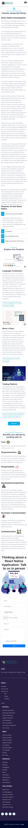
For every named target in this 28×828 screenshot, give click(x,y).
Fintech (4, 772)
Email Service (5, 789)
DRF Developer (6, 750)
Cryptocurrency (6, 777)
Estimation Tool (6, 804)
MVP (5, 693)
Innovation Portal (6, 799)
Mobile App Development (8, 713)
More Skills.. (5, 755)
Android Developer (7, 747)
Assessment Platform (7, 797)
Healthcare (5, 762)
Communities (5, 775)
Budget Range (8, 612)
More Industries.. (6, 782)
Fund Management (7, 792)
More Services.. (6, 728)
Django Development (7, 718)
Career (3, 703)
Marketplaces (5, 780)
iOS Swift (4, 752)
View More (14, 423)
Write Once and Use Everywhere (14, 214)
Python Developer (6, 735)
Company (3, 686)
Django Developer (7, 737)
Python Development (7, 715)
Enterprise (6, 698)
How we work (4, 689)
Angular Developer (7, 742)
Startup (6, 696)
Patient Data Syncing (7, 807)
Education (4, 770)
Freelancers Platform (7, 794)
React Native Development (9, 725)
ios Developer (5, 745)
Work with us (4, 691)
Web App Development (8, 710)
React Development (7, 723)
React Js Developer (7, 740)
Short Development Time (12, 236)
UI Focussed (8, 231)
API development (6, 720)
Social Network (6, 802)
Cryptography (5, 767)
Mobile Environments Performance (14, 241)
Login (22, 824)
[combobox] (5, 618)
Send (14, 646)
